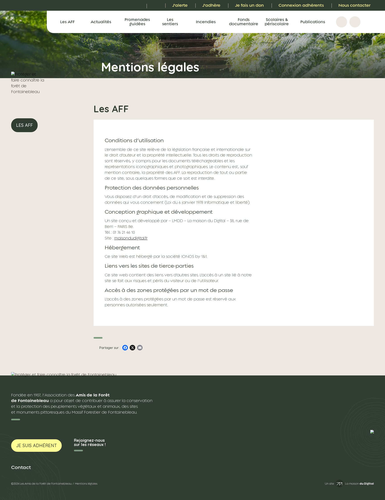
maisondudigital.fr (130, 238)
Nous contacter (354, 5)
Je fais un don (249, 5)
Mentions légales (86, 483)
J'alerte (180, 5)
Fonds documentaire (243, 21)
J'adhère (211, 5)
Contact (21, 467)
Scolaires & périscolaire (277, 21)
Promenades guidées (137, 21)
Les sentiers (170, 21)
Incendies (206, 21)
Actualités (101, 21)
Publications (312, 21)
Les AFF (67, 21)
